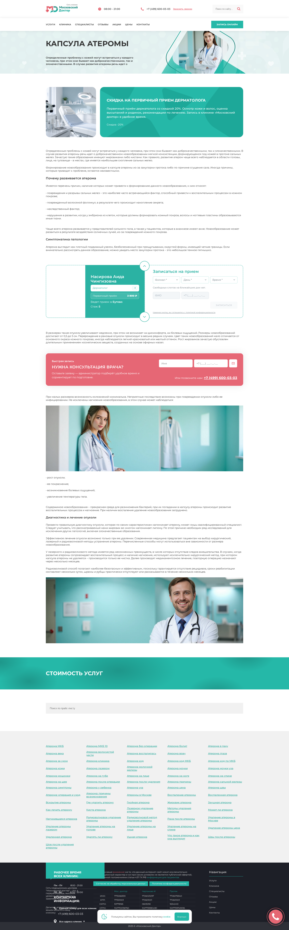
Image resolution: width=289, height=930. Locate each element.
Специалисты (84, 24)
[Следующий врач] (144, 317)
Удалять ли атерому (99, 836)
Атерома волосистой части (100, 753)
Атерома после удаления (143, 781)
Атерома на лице (138, 775)
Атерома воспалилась (141, 753)
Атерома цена (176, 787)
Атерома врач (176, 753)
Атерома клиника (97, 761)
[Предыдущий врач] (144, 266)
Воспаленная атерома (222, 794)
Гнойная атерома (138, 802)
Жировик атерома (179, 802)
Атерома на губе (97, 775)
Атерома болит (177, 746)
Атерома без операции (142, 746)
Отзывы (103, 24)
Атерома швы (217, 787)
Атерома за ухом (57, 761)
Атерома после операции (103, 781)
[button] (134, 288)
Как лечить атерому (59, 809)
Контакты (143, 24)
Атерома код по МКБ (221, 761)
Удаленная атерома (59, 836)
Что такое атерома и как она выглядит (183, 837)
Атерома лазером (98, 768)
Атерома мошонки (58, 775)
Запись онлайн (227, 24)
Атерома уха (135, 787)
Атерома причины (179, 781)
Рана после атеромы (181, 818)
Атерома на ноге (178, 775)
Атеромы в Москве (139, 794)
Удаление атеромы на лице (141, 828)
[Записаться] (233, 363)
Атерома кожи (55, 768)
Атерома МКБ (55, 746)
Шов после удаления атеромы (60, 846)
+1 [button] (135, 288)
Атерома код (135, 761)
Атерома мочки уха (220, 768)
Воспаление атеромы (181, 794)
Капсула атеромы (217, 571)
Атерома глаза (217, 753)
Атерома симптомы (58, 787)
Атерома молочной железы (139, 768)
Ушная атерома (137, 836)
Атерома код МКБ (179, 761)
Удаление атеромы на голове (100, 828)
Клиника (65, 24)
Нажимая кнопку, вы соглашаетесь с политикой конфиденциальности (184, 312)
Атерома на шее (56, 781)
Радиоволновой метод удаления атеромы (142, 819)
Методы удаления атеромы (179, 810)
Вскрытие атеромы (58, 802)
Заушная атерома (219, 802)
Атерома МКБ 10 (97, 746)
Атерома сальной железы (225, 781)
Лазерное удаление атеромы (140, 810)
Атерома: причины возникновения (98, 795)
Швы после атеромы (221, 836)
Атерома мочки (177, 768)
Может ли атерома (220, 809)
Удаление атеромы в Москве (221, 819)
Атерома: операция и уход (63, 794)
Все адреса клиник (72, 921)
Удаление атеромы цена (224, 827)
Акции (116, 24)
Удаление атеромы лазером (58, 828)
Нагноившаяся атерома (61, 818)
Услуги (50, 24)
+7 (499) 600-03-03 (220, 378)
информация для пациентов (163, 877)
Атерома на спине (220, 775)
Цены (128, 24)
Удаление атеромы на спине (181, 828)
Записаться (224, 305)
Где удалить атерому (100, 802)
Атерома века (55, 753)
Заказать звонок (182, 9)
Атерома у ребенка (98, 787)
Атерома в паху (218, 746)
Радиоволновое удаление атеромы (103, 819)
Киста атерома (96, 809)
